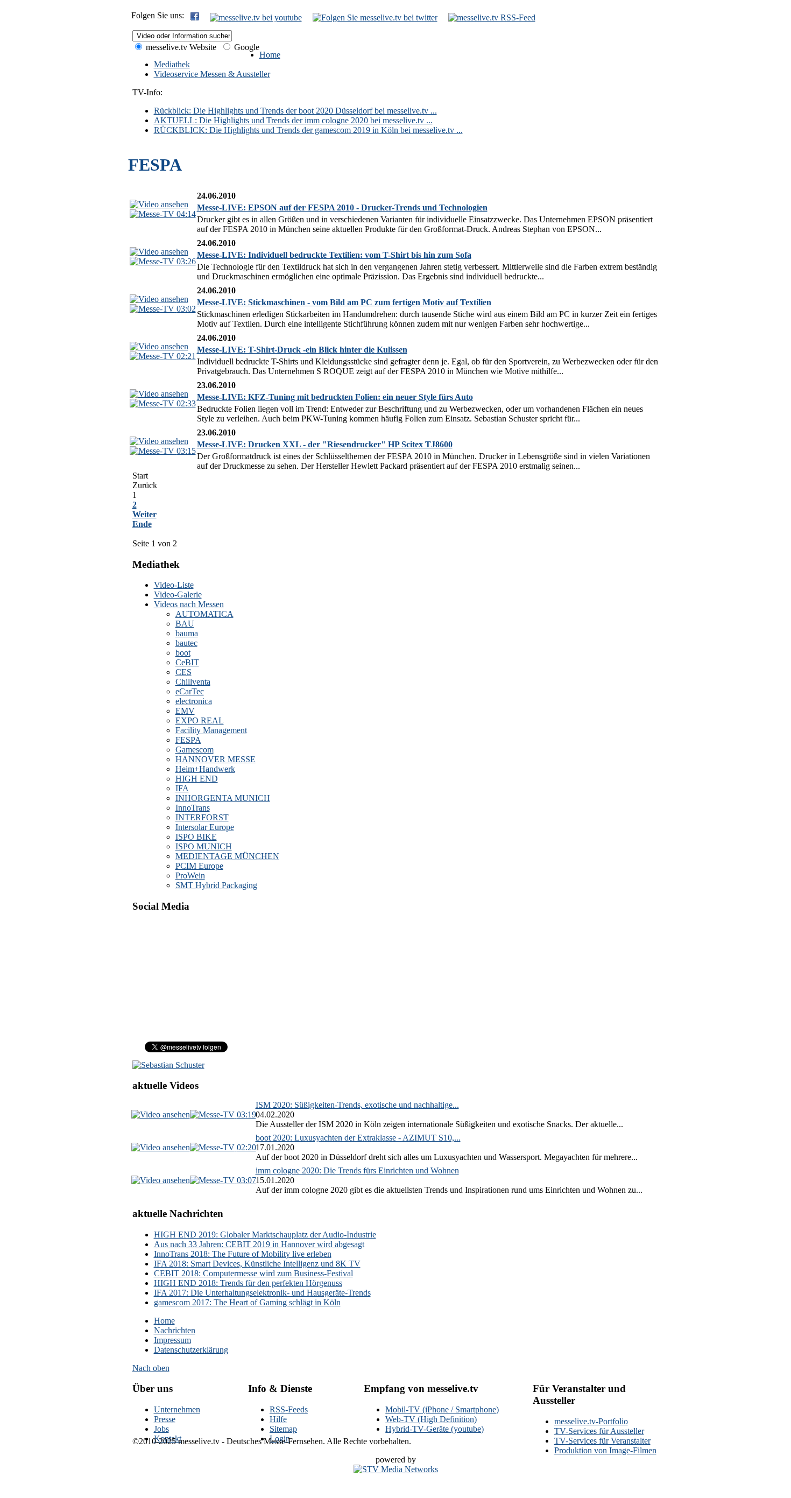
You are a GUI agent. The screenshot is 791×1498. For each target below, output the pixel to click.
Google (245, 47)
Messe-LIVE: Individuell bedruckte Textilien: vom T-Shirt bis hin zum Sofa (334, 254)
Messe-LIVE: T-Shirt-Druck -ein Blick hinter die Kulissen (302, 349)
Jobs (161, 1428)
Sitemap (283, 1428)
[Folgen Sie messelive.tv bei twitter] (375, 17)
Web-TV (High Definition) (431, 1419)
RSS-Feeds (289, 1409)
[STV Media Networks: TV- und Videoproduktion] (396, 1469)
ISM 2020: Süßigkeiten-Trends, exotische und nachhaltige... (357, 1104)
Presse (164, 1419)
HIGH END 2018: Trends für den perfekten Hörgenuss (248, 1283)
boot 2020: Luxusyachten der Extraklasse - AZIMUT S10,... (358, 1137)
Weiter (144, 514)
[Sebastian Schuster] (168, 1065)
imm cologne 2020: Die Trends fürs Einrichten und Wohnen (357, 1170)
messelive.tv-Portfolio (591, 1421)
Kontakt (167, 1438)
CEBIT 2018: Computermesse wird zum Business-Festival (253, 1273)
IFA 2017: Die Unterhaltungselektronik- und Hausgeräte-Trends (262, 1292)
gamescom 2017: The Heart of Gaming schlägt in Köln (247, 1302)
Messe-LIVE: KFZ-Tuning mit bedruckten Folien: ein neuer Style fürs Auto (335, 397)
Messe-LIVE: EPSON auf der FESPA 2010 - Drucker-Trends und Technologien (342, 207)
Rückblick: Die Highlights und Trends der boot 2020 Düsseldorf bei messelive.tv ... (295, 110)
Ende (142, 524)
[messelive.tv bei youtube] (256, 17)
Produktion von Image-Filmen (605, 1450)
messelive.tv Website (180, 47)
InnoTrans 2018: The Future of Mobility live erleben (242, 1253)
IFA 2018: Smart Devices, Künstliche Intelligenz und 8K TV (257, 1263)
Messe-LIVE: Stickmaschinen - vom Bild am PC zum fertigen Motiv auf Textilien (344, 302)
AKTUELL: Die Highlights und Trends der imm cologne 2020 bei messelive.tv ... (293, 120)
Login (280, 1438)
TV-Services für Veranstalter (602, 1440)
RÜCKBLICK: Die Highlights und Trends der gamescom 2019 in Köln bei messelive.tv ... (308, 130)
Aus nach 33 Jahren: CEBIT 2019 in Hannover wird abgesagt (259, 1244)
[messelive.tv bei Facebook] (194, 17)
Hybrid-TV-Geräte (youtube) (434, 1428)
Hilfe (278, 1419)
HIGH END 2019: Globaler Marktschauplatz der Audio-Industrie (265, 1234)
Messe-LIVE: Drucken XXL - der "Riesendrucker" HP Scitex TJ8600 (325, 444)
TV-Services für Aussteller (599, 1431)
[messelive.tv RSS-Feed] (491, 17)
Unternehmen (177, 1409)
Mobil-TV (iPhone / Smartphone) (442, 1409)
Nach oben (151, 1368)
